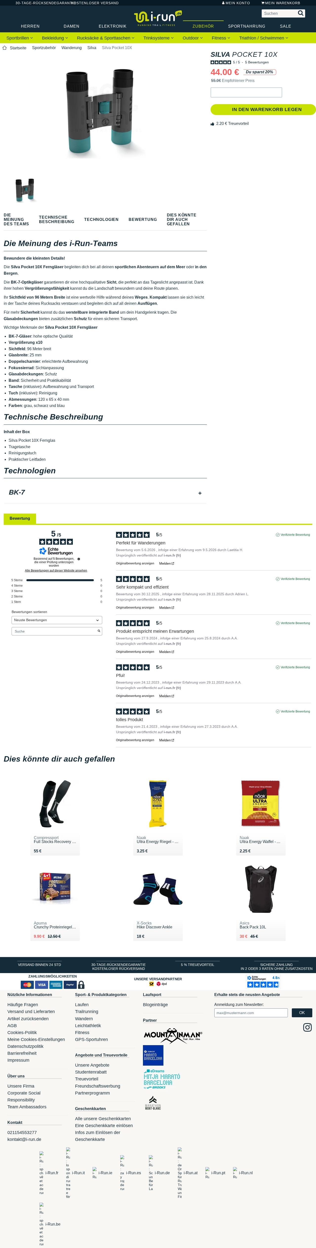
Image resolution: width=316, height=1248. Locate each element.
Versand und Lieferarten (31, 1011)
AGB (12, 1025)
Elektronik (113, 26)
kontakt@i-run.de (24, 1139)
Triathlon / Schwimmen (262, 38)
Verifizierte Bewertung (295, 535)
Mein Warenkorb (282, 3)
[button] (246, 92)
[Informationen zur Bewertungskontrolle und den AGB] (79, 559)
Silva (91, 48)
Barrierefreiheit (22, 1053)
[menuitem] (19, 37)
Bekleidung (53, 38)
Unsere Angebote (92, 1065)
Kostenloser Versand (91, 3)
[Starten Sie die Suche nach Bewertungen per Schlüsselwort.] (99, 631)
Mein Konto (238, 3)
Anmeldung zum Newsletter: (239, 1004)
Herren (30, 26)
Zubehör (203, 26)
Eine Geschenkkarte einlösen (104, 1125)
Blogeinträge (155, 1004)
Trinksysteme (157, 38)
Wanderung (71, 48)
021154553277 (22, 1132)
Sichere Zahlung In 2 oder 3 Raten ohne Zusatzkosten (277, 967)
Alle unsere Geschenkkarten (103, 1118)
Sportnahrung (246, 26)
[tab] (105, 492)
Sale (285, 26)
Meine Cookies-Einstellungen (36, 1039)
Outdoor (191, 38)
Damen (71, 26)
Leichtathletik (88, 1025)
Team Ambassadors (26, 1106)
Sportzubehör (44, 48)
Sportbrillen (18, 38)
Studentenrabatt (91, 1072)
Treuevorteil (86, 1078)
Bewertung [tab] (20, 518)
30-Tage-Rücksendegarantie (39, 3)
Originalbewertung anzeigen (135, 563)
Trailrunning (86, 1011)
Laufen (82, 1004)
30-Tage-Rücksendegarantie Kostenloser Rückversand (118, 967)
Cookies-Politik (22, 1032)
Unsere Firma (20, 1086)
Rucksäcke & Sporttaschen (104, 38)
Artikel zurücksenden (28, 1018)
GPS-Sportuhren (91, 1039)
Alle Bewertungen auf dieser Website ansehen (56, 570)
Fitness (219, 38)
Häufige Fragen (22, 1004)
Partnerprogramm (92, 1093)
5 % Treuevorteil (197, 965)
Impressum (18, 1060)
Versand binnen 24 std (39, 965)
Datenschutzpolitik (25, 1046)
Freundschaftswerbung (97, 1086)
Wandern (84, 1018)
